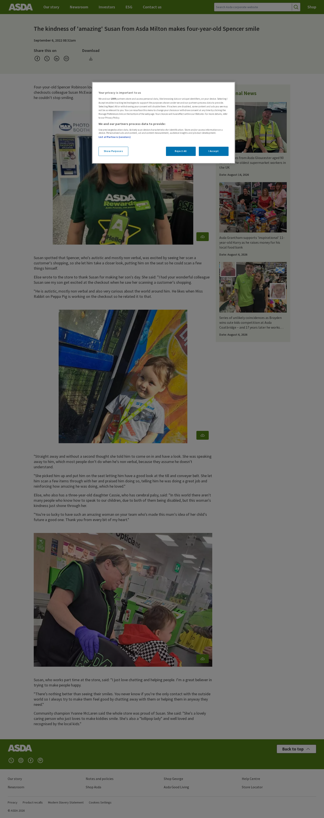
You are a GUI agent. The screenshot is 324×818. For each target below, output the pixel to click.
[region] (163, 123)
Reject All (181, 151)
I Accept (214, 151)
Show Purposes (113, 151)
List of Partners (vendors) (115, 137)
